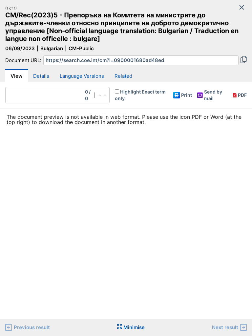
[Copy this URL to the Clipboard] (244, 60)
